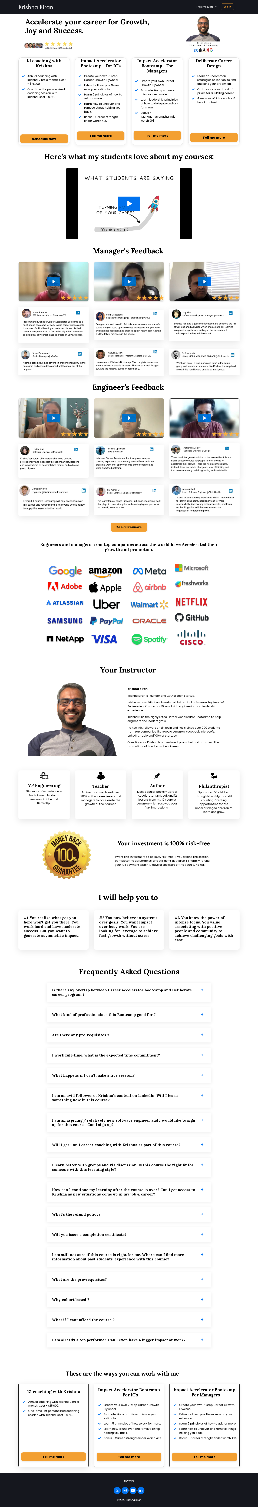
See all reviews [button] (129, 527)
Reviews (129, 1480)
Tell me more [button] (101, 136)
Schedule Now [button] (44, 139)
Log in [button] (227, 6)
